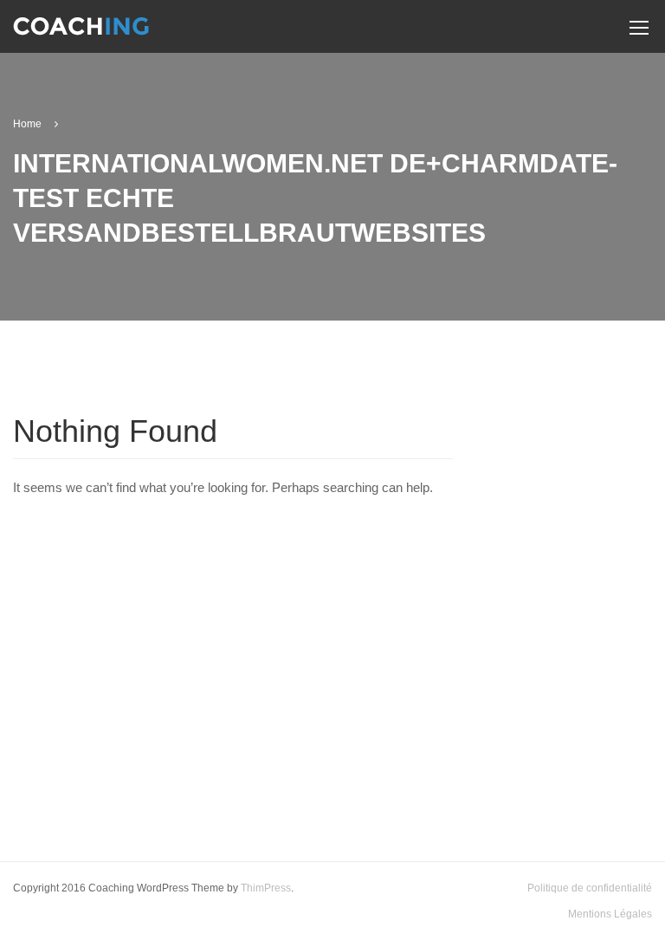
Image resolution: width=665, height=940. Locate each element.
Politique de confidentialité (589, 888)
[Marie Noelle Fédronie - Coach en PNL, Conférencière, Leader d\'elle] (81, 33)
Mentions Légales (610, 914)
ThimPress (266, 888)
